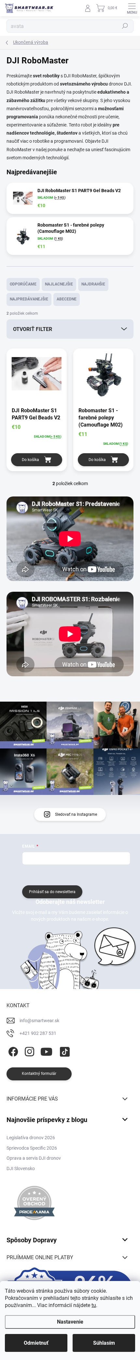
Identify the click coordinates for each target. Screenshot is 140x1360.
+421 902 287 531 (38, 1033)
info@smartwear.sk (39, 1020)
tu (93, 1305)
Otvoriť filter (32, 329)
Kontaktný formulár (39, 1073)
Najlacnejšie (59, 284)
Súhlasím (104, 1343)
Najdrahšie (93, 284)
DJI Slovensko (21, 1168)
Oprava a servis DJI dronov (34, 1158)
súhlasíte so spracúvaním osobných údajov (92, 874)
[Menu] (132, 8)
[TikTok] (63, 1050)
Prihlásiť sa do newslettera (52, 892)
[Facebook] (12, 1050)
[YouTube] (46, 1050)
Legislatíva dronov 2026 (31, 1137)
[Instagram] (28, 1050)
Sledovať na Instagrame (76, 814)
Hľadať (125, 26)
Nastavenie (70, 1322)
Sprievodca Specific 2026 (32, 1148)
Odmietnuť (36, 1343)
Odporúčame (23, 284)
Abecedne (67, 299)
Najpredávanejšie (29, 299)
